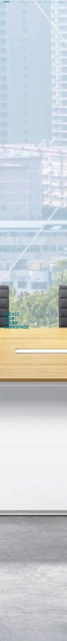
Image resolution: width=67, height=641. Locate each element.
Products (27, 1)
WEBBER (21, 1)
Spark (50, 1)
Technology (39, 1)
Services (33, 1)
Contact (55, 1)
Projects (45, 1)
